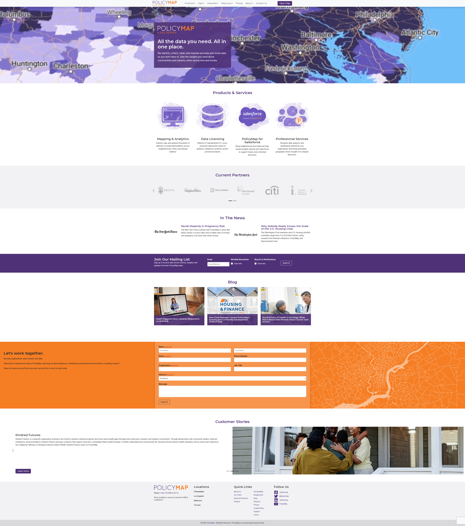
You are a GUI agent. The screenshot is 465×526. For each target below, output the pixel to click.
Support (257, 511)
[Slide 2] (234, 200)
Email (209, 259)
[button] (13, 450)
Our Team (238, 495)
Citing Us (257, 502)
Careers (237, 502)
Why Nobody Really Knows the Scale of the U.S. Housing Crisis (284, 227)
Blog (255, 498)
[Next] (309, 190)
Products (189, 3)
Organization (168, 365)
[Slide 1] (230, 200)
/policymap (283, 492)
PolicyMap (283, 504)
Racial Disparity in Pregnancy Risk (203, 226)
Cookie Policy (259, 508)
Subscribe (237, 263)
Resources (226, 3)
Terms (256, 515)
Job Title (238, 365)
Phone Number (241, 356)
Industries (212, 3)
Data (200, 3)
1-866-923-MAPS (166, 493)
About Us (237, 492)
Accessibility (258, 492)
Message (163, 384)
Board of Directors (241, 498)
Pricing (239, 3)
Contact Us (261, 3)
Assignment (258, 495)
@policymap (284, 496)
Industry (166, 374)
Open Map (285, 3)
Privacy (256, 505)
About (248, 3)
